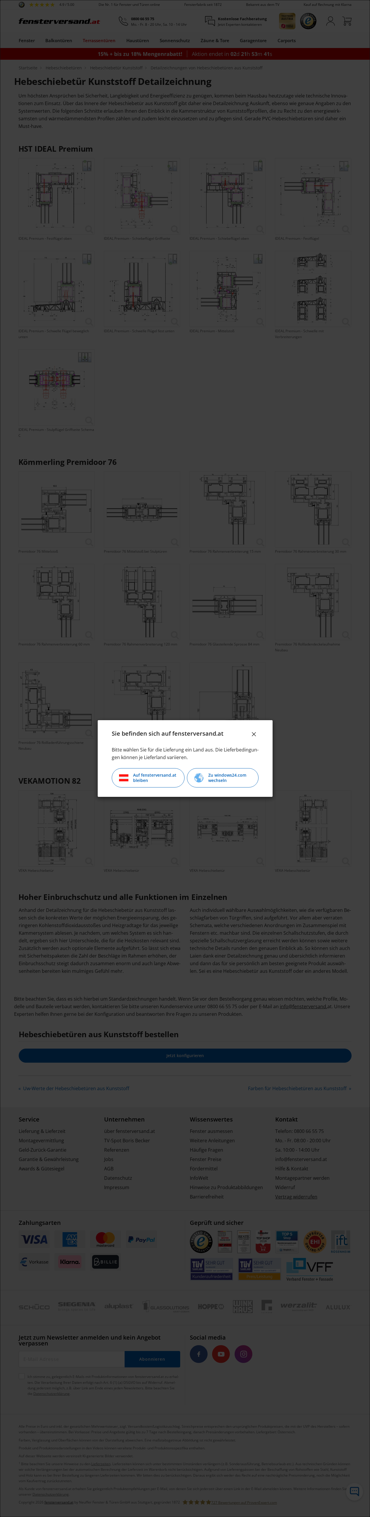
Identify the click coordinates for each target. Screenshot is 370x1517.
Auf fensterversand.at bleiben (154, 777)
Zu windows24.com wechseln (227, 777)
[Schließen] (254, 734)
